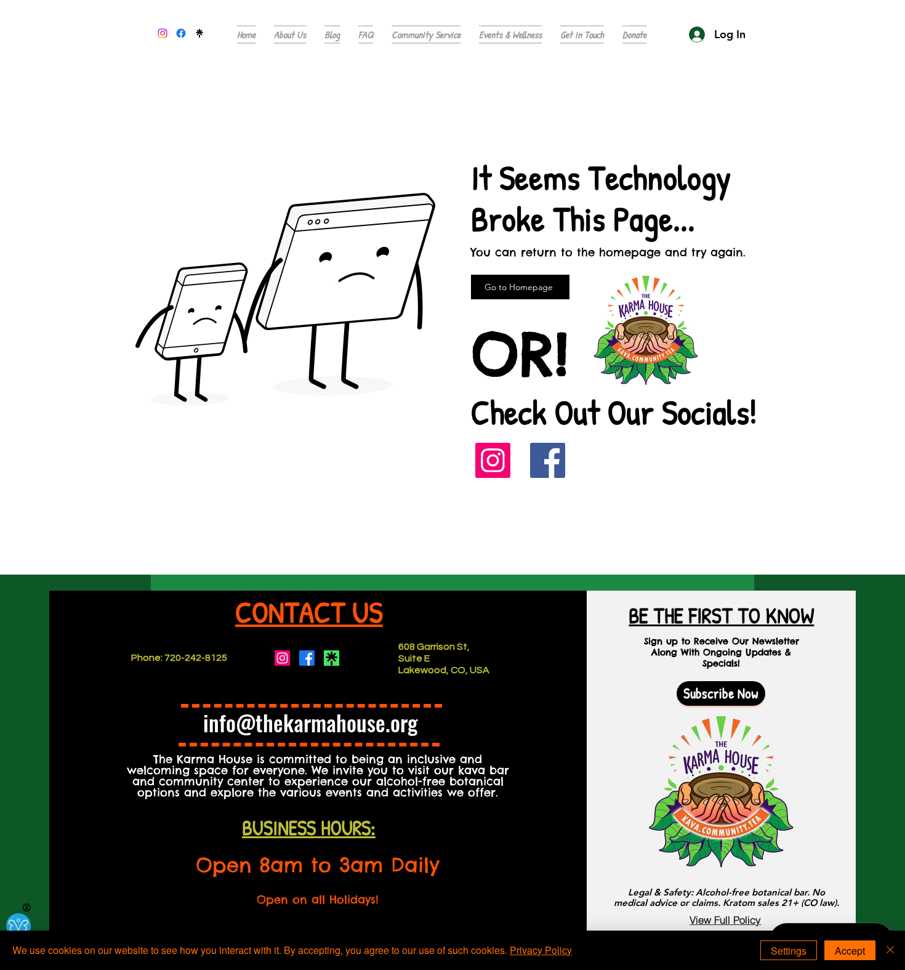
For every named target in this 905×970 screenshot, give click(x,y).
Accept (850, 951)
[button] (365, 34)
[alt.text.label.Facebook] (181, 33)
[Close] (890, 950)
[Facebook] (547, 460)
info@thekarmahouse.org (310, 722)
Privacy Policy (541, 950)
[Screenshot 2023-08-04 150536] (331, 658)
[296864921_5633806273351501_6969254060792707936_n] (199, 33)
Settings (788, 951)
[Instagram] (492, 460)
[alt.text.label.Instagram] (162, 33)
